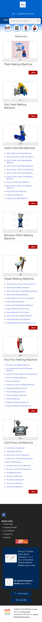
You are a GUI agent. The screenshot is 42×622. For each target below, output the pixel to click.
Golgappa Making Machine (16, 388)
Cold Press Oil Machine (18, 442)
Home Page (8, 524)
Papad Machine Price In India (18, 312)
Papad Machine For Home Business (21, 298)
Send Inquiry (23, 593)
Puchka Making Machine (15, 392)
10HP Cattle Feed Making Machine (20, 166)
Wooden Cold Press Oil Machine (19, 469)
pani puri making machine (20, 359)
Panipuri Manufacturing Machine (18, 406)
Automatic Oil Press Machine (18, 455)
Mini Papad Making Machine (17, 295)
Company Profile (10, 527)
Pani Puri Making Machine (16, 378)
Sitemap (7, 537)
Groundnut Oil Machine (15, 480)
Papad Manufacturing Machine (18, 319)
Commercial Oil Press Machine (19, 466)
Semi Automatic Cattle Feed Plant (20, 157)
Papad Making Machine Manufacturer (21, 323)
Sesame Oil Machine (15, 487)
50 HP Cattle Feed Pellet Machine (20, 173)
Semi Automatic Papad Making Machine (22, 291)
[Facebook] (4, 516)
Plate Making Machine (18, 64)
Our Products (9, 531)
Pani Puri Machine (13, 381)
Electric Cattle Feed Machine (18, 182)
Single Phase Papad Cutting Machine (21, 284)
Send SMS (23, 600)
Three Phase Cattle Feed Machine (20, 170)
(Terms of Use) (25, 612)
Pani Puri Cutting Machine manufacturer (21, 374)
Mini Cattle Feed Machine (16, 191)
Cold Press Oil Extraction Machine (20, 458)
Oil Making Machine (14, 473)
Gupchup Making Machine (16, 395)
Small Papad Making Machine (18, 288)
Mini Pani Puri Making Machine (18, 365)
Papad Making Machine (19, 278)
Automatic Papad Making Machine (20, 305)
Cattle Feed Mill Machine (19, 148)
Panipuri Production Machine (17, 402)
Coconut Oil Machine (15, 483)
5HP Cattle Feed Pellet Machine (19, 153)
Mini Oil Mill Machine (14, 462)
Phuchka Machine (13, 399)
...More (33, 73)
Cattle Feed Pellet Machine (17, 198)
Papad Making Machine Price (18, 309)
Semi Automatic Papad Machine (19, 316)
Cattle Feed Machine (15, 195)
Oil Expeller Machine (14, 451)
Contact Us (8, 534)
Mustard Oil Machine (14, 476)
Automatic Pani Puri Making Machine (20, 385)
